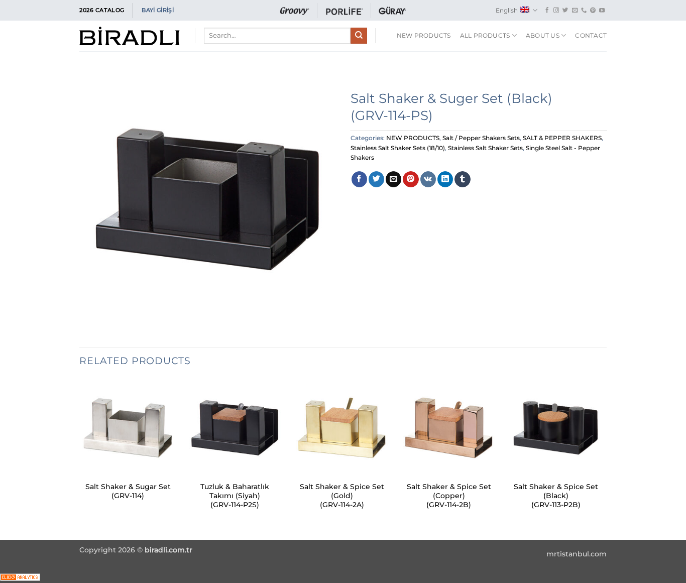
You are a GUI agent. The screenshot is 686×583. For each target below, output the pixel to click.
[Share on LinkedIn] (445, 179)
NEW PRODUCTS (412, 138)
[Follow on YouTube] (602, 11)
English (507, 10)
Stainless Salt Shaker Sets (485, 148)
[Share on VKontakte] (428, 179)
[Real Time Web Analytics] (20, 576)
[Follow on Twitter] (565, 11)
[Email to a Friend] (393, 179)
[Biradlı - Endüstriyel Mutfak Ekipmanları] (129, 36)
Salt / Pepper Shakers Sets (481, 138)
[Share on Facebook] (359, 179)
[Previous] (79, 458)
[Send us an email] (575, 11)
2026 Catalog (102, 10)
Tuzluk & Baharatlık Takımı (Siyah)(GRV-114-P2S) (234, 496)
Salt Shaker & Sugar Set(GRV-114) (128, 491)
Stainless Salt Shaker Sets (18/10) (398, 148)
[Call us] (584, 11)
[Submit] (359, 36)
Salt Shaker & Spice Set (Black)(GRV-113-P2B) (556, 496)
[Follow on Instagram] (556, 11)
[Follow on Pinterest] (593, 11)
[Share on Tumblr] (462, 179)
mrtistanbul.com (576, 554)
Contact (591, 35)
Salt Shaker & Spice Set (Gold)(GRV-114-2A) (342, 496)
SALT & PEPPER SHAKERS (562, 138)
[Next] (603, 458)
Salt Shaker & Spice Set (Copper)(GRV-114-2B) (449, 496)
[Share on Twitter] (376, 179)
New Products (424, 35)
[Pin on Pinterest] (410, 179)
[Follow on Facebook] (547, 11)
